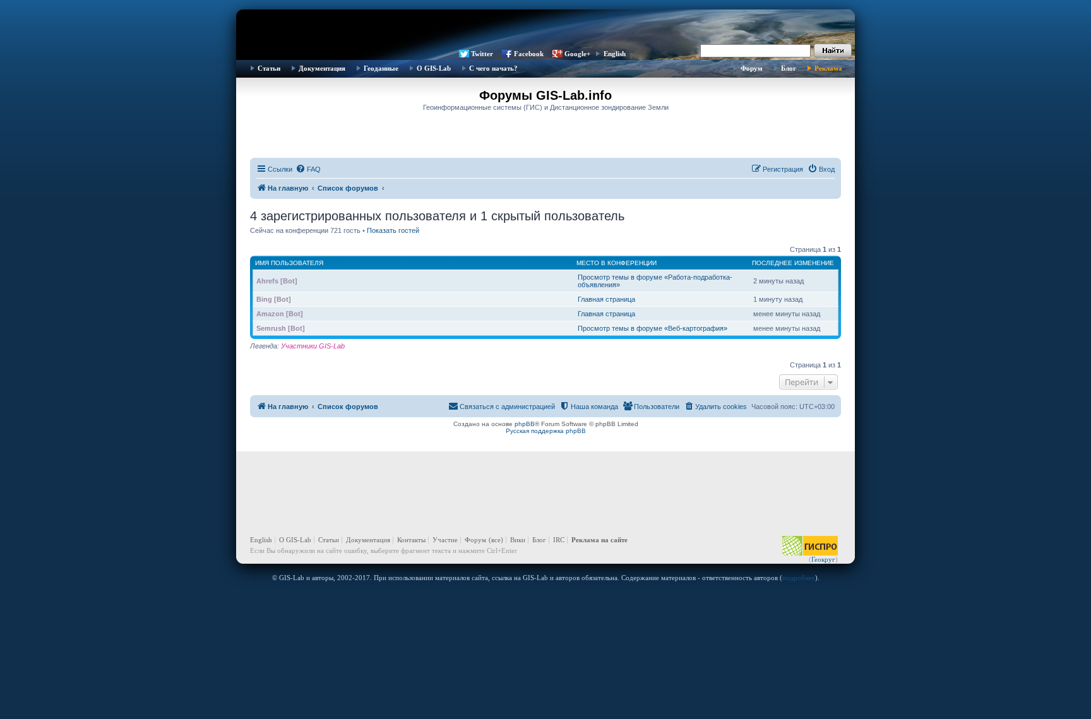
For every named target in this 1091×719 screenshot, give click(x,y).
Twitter (482, 53)
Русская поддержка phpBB (546, 430)
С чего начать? (493, 68)
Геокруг (823, 559)
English (615, 53)
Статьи (269, 68)
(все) (496, 540)
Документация (322, 68)
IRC (558, 540)
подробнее (798, 577)
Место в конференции (616, 262)
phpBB (525, 423)
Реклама (828, 68)
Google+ (577, 53)
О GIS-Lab (434, 68)
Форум (752, 68)
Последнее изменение (793, 262)
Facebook (529, 53)
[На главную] (545, 28)
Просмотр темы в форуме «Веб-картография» (652, 328)
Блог (788, 68)
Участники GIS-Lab (313, 346)
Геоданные (381, 68)
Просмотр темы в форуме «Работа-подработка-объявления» (655, 280)
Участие (445, 540)
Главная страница (606, 299)
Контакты (411, 540)
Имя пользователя (289, 262)
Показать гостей (393, 230)
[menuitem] (308, 169)
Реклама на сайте (599, 540)
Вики (517, 540)
